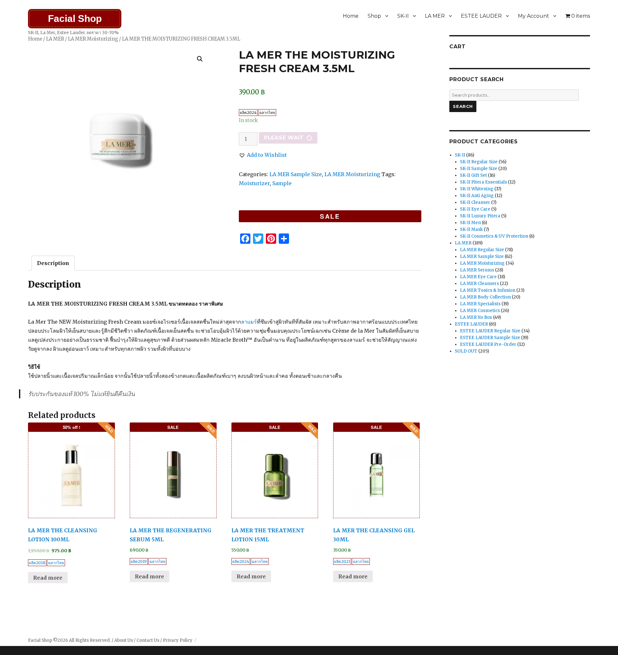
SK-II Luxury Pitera (480, 216)
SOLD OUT (466, 351)
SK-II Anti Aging (477, 195)
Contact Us (147, 640)
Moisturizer (254, 183)
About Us (123, 640)
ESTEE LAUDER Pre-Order (488, 344)
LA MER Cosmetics (480, 310)
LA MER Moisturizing (93, 39)
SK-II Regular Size (479, 162)
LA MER (435, 16)
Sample (282, 183)
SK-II (403, 16)
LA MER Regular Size (482, 249)
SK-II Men (470, 222)
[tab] (53, 263)
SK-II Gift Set (473, 175)
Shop (374, 16)
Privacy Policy (177, 640)
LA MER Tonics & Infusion (487, 290)
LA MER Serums (477, 270)
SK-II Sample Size (478, 168)
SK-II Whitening (476, 189)
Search (463, 106)
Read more (47, 577)
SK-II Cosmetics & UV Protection (494, 236)
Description (53, 263)
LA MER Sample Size (295, 174)
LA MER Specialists (480, 304)
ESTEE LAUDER (481, 16)
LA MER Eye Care (478, 277)
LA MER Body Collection (485, 297)
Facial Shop (75, 18)
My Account (533, 16)
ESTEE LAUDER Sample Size (490, 337)
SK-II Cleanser (475, 202)
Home (351, 16)
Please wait (284, 138)
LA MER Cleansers (479, 283)
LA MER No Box (476, 317)
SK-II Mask (471, 229)
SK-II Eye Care (475, 209)
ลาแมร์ (249, 321)
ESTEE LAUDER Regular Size (490, 331)
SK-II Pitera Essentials (483, 182)
